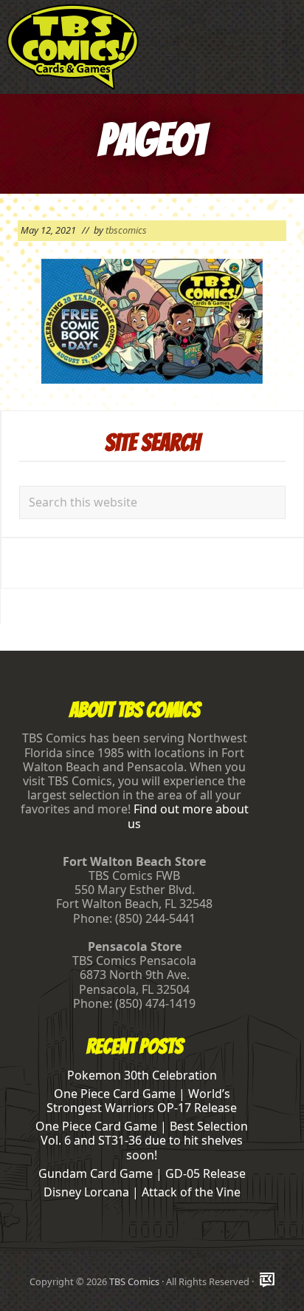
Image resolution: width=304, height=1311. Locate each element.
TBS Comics (134, 1281)
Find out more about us (188, 816)
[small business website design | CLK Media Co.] (267, 1281)
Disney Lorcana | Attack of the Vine (142, 1192)
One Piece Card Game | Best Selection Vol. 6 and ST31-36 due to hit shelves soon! (141, 1140)
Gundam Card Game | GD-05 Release (142, 1173)
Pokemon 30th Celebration (142, 1075)
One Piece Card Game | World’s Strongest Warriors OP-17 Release (141, 1100)
